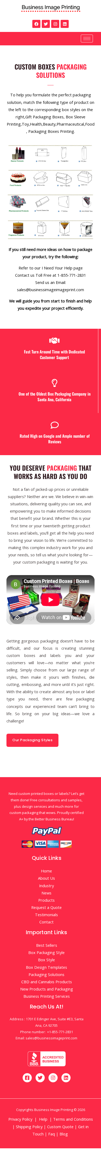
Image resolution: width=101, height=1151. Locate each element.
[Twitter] (46, 24)
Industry (46, 885)
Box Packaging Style (46, 952)
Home (46, 871)
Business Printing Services (46, 996)
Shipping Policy (29, 1126)
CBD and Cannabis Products (46, 981)
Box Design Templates (46, 967)
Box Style (46, 959)
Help (43, 1119)
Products (46, 900)
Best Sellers (46, 945)
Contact (46, 922)
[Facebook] (36, 24)
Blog (64, 1134)
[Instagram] (55, 24)
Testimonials (46, 914)
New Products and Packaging (46, 989)
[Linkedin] (65, 24)
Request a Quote (46, 907)
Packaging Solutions (46, 974)
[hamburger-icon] (87, 38)
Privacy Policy (20, 1119)
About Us (46, 878)
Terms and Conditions (73, 1119)
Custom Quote (60, 1126)
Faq (51, 1134)
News (46, 893)
